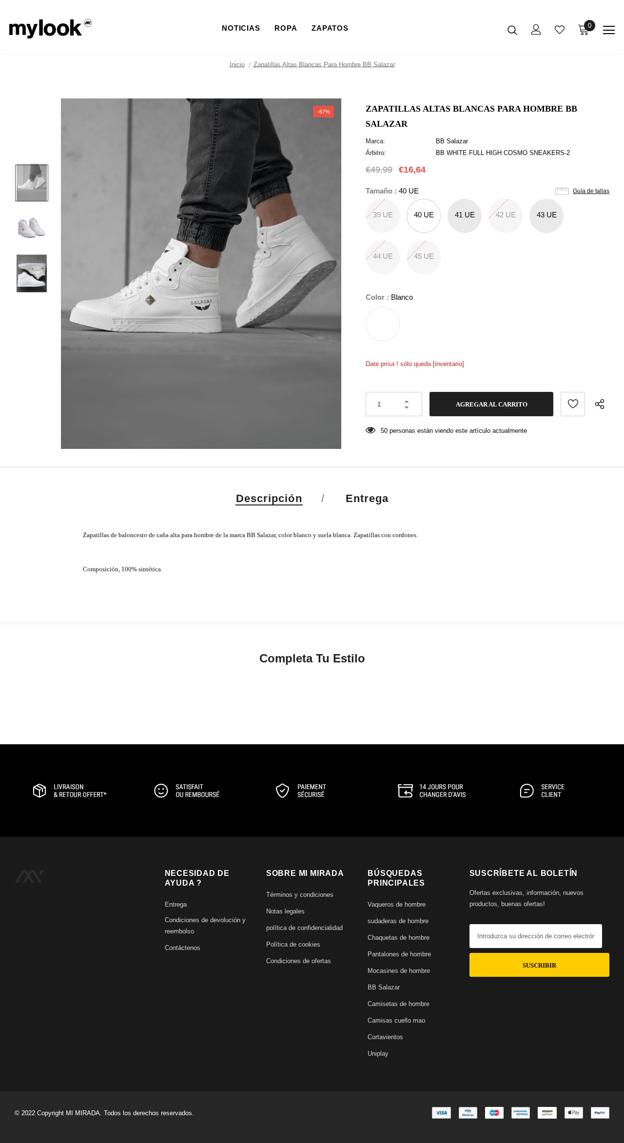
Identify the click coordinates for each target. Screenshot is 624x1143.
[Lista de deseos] (573, 404)
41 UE (465, 215)
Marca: (375, 141)
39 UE (383, 215)
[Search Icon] (512, 30)
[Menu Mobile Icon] (609, 30)
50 (384, 430)
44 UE (383, 256)
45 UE (424, 256)
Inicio (237, 64)
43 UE (547, 215)
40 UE (424, 215)
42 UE (506, 215)
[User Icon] (536, 29)
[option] (201, 273)
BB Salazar (452, 141)
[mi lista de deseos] (560, 30)
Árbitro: (376, 152)
